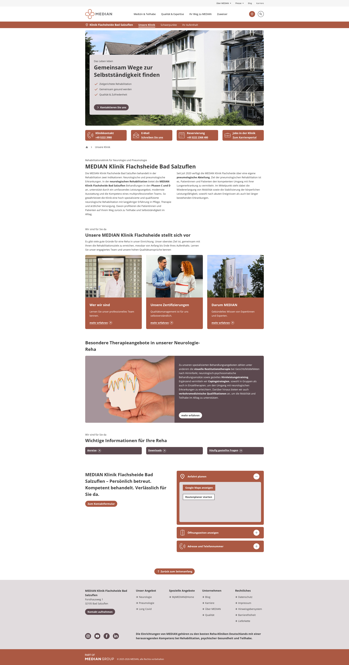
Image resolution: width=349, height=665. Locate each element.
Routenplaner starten (198, 497)
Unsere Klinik (146, 24)
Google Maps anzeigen (199, 487)
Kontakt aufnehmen (100, 611)
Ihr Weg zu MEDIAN (200, 14)
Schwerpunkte (169, 24)
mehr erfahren (99, 322)
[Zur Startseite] (98, 14)
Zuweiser (222, 14)
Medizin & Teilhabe (145, 14)
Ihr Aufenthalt (190, 24)
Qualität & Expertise (172, 14)
